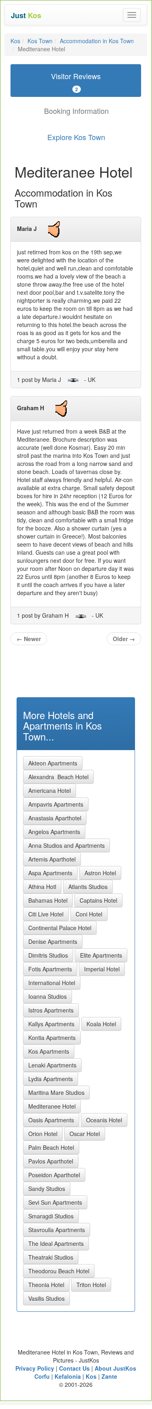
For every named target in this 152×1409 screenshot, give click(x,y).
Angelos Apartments (54, 832)
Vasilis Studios (46, 1298)
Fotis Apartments (50, 969)
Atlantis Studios (88, 887)
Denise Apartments (52, 941)
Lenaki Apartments (52, 1065)
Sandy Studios (46, 1189)
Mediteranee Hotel (52, 1106)
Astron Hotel (100, 873)
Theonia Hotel (46, 1285)
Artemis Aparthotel (52, 859)
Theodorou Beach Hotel (58, 1271)
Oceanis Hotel (104, 1120)
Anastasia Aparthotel (54, 818)
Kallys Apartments (51, 1024)
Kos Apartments (48, 1051)
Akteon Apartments (52, 763)
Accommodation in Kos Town (97, 41)
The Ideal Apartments (56, 1243)
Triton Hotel (91, 1285)
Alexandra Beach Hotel (58, 777)
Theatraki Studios (50, 1257)
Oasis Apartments (51, 1120)
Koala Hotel (101, 1024)
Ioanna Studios (47, 996)
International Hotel (51, 983)
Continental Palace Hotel (59, 928)
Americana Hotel (49, 790)
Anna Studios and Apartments (66, 845)
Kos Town (40, 41)
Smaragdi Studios (51, 1216)
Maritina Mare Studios (56, 1092)
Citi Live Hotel (45, 914)
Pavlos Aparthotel (50, 1161)
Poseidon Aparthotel (54, 1175)
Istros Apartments (51, 1010)
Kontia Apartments (52, 1038)
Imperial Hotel (102, 969)
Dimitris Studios (48, 955)
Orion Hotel (42, 1134)
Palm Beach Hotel (51, 1147)
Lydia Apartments (50, 1079)
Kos (15, 41)
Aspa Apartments (50, 873)
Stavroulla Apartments (56, 1230)
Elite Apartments (101, 955)
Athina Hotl (42, 887)
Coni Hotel (89, 914)
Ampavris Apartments (55, 804)
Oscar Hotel (85, 1134)
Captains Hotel (98, 900)
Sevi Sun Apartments (55, 1202)
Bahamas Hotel (48, 900)
